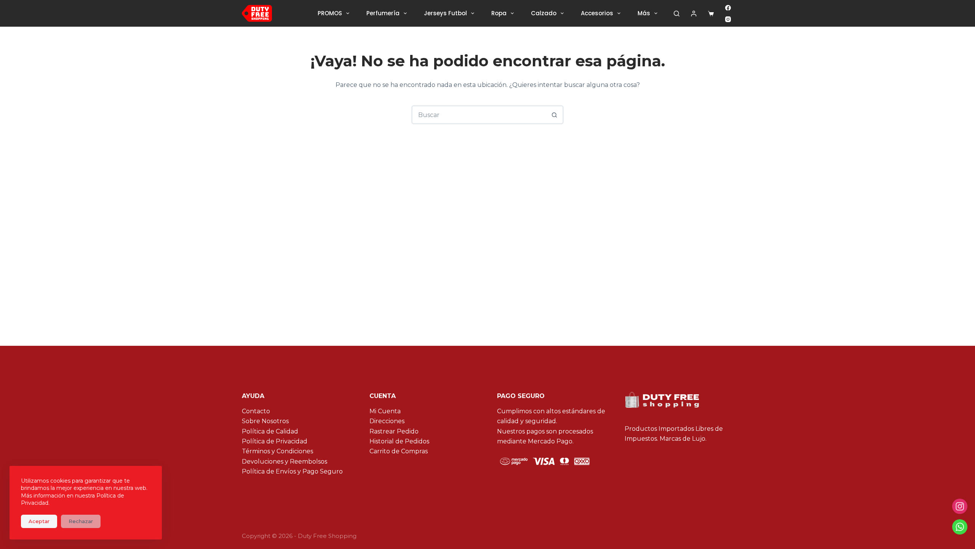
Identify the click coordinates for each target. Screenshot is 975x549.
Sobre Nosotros (265, 421)
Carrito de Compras (398, 451)
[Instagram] (728, 19)
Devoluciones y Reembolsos (284, 461)
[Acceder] (694, 13)
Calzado (543, 13)
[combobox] (479, 114)
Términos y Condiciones (277, 451)
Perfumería (383, 13)
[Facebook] (728, 8)
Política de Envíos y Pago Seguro (292, 471)
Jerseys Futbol (445, 13)
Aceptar (39, 521)
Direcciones (386, 421)
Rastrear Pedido (394, 431)
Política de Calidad (270, 431)
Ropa (499, 13)
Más (644, 13)
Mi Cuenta (385, 411)
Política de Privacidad (274, 441)
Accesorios (597, 13)
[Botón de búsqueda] (554, 114)
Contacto (256, 411)
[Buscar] (676, 13)
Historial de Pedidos (399, 441)
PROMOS (330, 13)
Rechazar (81, 521)
